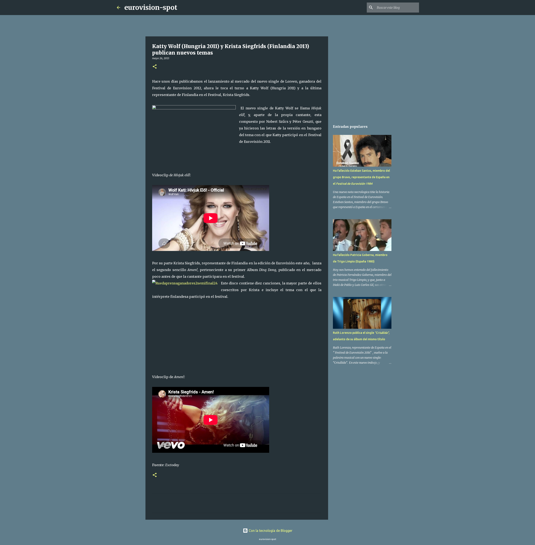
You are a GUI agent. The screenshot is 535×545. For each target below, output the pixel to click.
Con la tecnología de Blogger (270, 530)
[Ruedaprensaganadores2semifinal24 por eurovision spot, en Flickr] (185, 283)
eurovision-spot (150, 7)
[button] (154, 67)
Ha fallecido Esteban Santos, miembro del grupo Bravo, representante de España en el (361, 177)
